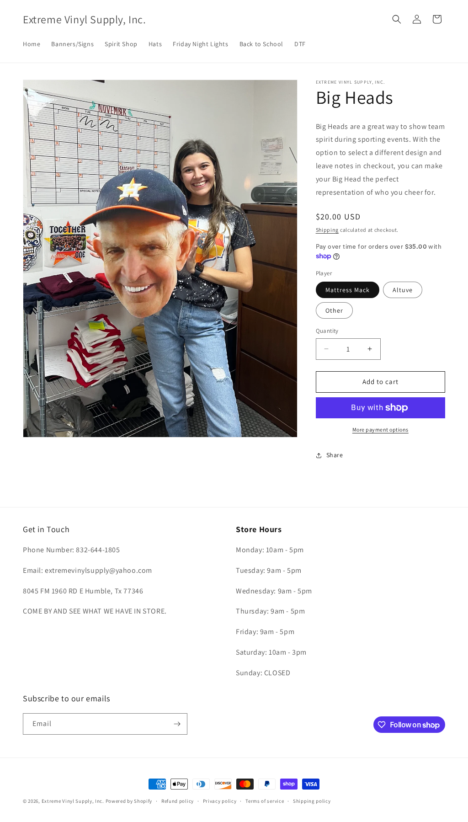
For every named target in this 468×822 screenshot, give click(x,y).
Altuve (403, 290)
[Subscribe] (177, 724)
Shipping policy (312, 801)
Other (334, 310)
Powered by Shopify (129, 801)
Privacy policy (220, 801)
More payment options (380, 429)
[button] (397, 19)
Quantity (327, 331)
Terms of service (264, 801)
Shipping (327, 229)
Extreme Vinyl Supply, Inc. (73, 801)
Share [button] (334, 455)
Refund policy (177, 801)
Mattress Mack (347, 290)
